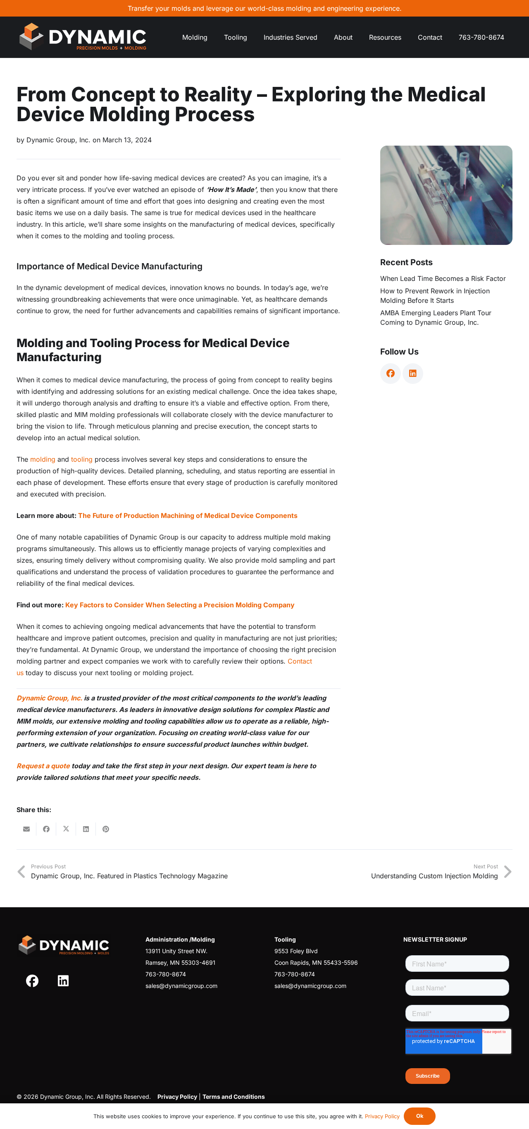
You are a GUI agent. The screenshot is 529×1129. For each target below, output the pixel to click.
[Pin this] (106, 829)
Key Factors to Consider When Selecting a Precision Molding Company (180, 605)
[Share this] (46, 829)
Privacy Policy (382, 1116)
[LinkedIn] (413, 373)
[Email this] (26, 829)
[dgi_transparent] (83, 37)
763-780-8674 (165, 974)
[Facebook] (390, 373)
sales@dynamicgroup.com (181, 985)
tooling (82, 459)
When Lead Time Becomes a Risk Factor (443, 278)
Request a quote (43, 766)
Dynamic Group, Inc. (49, 698)
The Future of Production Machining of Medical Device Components (188, 515)
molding (42, 459)
